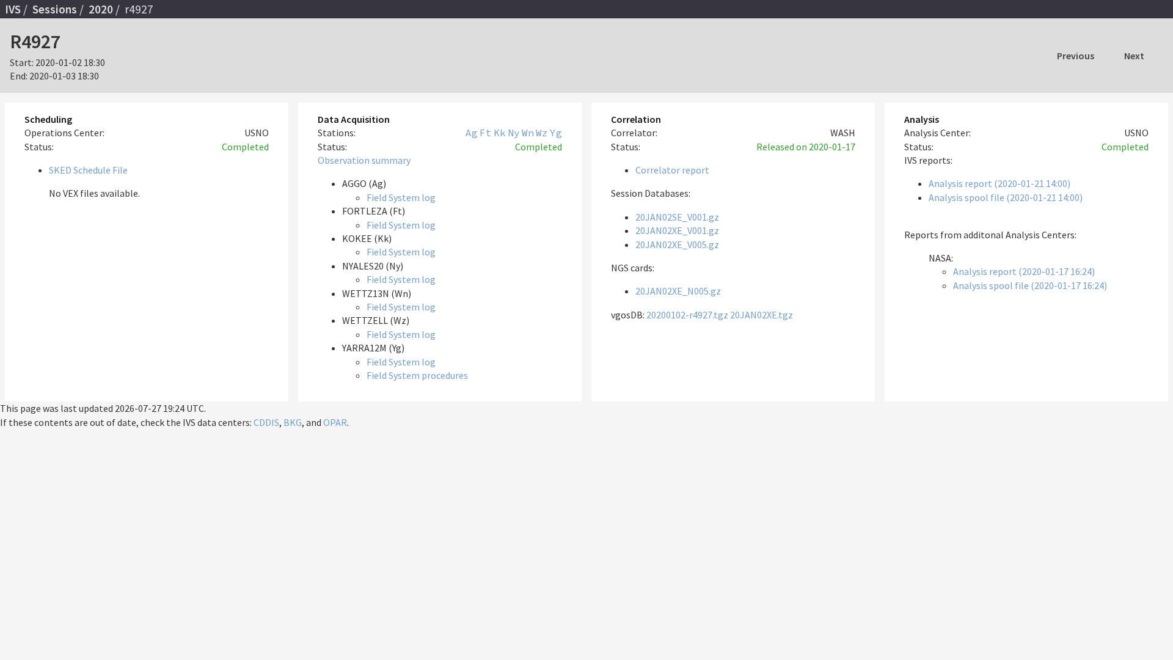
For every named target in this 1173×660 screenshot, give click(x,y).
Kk (500, 133)
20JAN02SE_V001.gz (677, 217)
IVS (13, 9)
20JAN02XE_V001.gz (677, 230)
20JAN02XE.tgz (761, 315)
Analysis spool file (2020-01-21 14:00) (1006, 197)
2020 (101, 9)
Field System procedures (417, 375)
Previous (1075, 56)
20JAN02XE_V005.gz (677, 244)
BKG (292, 422)
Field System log (401, 197)
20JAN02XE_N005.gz (678, 291)
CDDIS (266, 422)
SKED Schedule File (88, 170)
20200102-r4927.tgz (687, 315)
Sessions (54, 9)
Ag (472, 133)
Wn (528, 133)
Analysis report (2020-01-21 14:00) (999, 183)
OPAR (335, 422)
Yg (556, 133)
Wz (542, 133)
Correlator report (672, 170)
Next (1134, 56)
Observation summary (364, 160)
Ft (486, 133)
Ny (514, 133)
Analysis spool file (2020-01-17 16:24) (1030, 285)
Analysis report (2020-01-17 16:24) (1024, 271)
